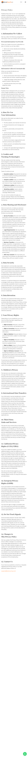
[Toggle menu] (25, 2)
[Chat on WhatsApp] (25, 754)
